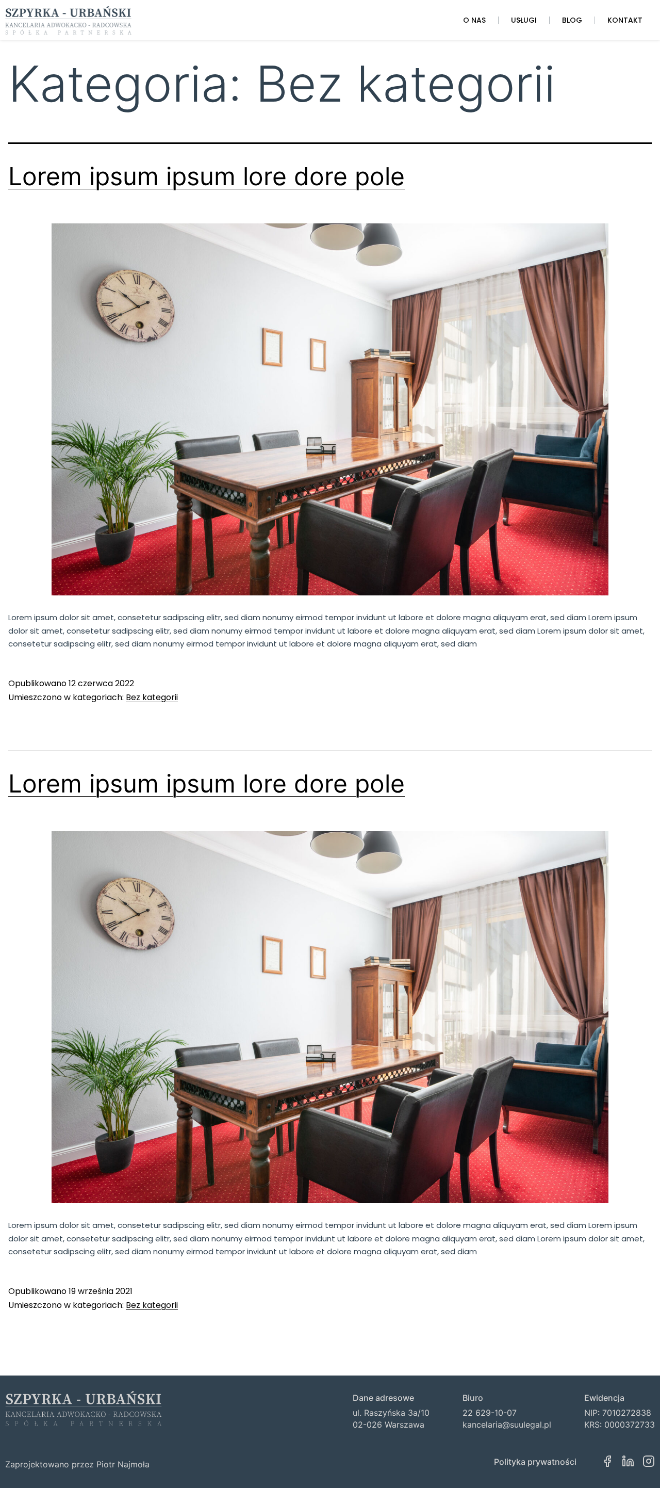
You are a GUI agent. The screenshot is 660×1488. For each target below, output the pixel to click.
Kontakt (624, 20)
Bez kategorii (152, 697)
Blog (572, 20)
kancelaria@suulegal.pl (507, 1424)
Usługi (524, 20)
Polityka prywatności (535, 1462)
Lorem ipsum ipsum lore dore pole (206, 176)
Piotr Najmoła (123, 1464)
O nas (474, 20)
